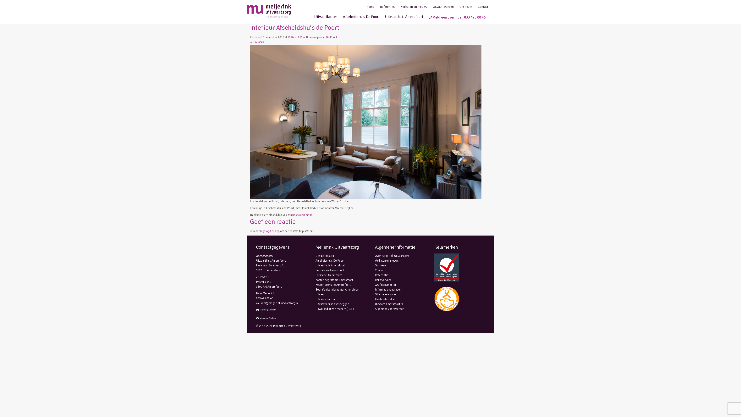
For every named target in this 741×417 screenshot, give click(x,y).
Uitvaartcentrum (326, 299)
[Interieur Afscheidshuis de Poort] (365, 121)
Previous (257, 42)
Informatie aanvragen (388, 289)
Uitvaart (320, 294)
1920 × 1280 (295, 37)
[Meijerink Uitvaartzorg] (276, 11)
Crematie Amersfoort (329, 275)
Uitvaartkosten (326, 16)
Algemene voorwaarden (389, 309)
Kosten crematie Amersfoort (333, 284)
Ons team (465, 7)
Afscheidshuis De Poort (361, 16)
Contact (483, 7)
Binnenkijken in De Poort (321, 37)
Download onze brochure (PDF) (335, 309)
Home (370, 7)
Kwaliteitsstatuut (385, 299)
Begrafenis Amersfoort (330, 270)
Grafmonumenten (386, 284)
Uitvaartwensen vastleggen (332, 304)
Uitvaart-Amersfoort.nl (389, 304)
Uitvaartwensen (443, 7)
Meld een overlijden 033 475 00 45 (459, 17)
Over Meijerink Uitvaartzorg (392, 256)
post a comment (302, 215)
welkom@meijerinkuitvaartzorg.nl (277, 303)
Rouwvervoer (383, 280)
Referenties (387, 7)
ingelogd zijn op (270, 231)
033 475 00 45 (264, 298)
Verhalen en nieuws (414, 7)
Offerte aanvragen (386, 294)
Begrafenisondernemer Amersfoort (337, 289)
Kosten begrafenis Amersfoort (334, 280)
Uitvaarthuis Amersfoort (404, 16)
